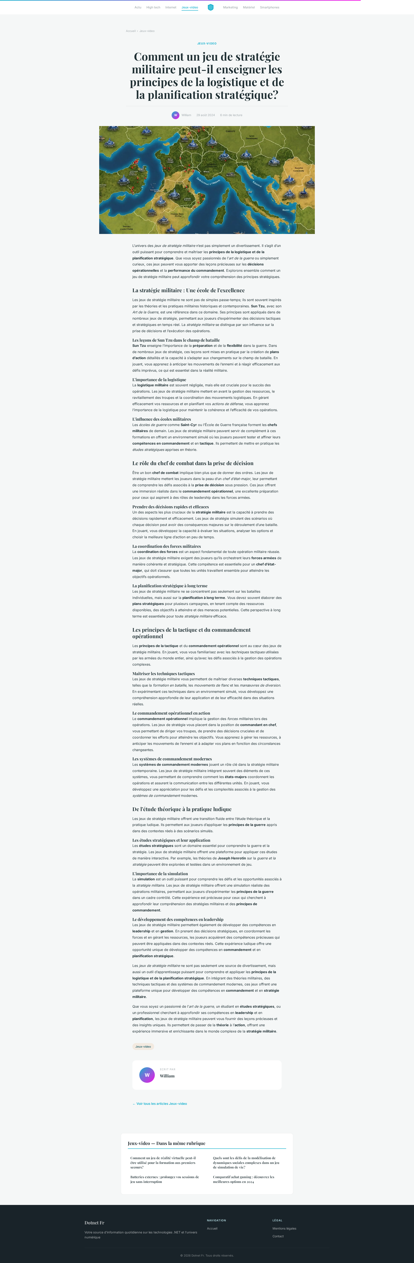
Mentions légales (284, 1228)
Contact (278, 1236)
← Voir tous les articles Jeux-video (159, 1104)
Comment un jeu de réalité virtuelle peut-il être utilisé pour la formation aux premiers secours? (163, 1162)
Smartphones (269, 7)
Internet (170, 7)
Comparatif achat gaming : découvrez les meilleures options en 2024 (243, 1179)
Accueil (131, 31)
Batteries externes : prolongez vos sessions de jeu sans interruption (164, 1179)
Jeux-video (190, 7)
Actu (138, 7)
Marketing (230, 7)
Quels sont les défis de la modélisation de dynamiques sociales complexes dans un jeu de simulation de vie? (246, 1162)
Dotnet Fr (94, 1222)
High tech (153, 7)
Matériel (249, 7)
